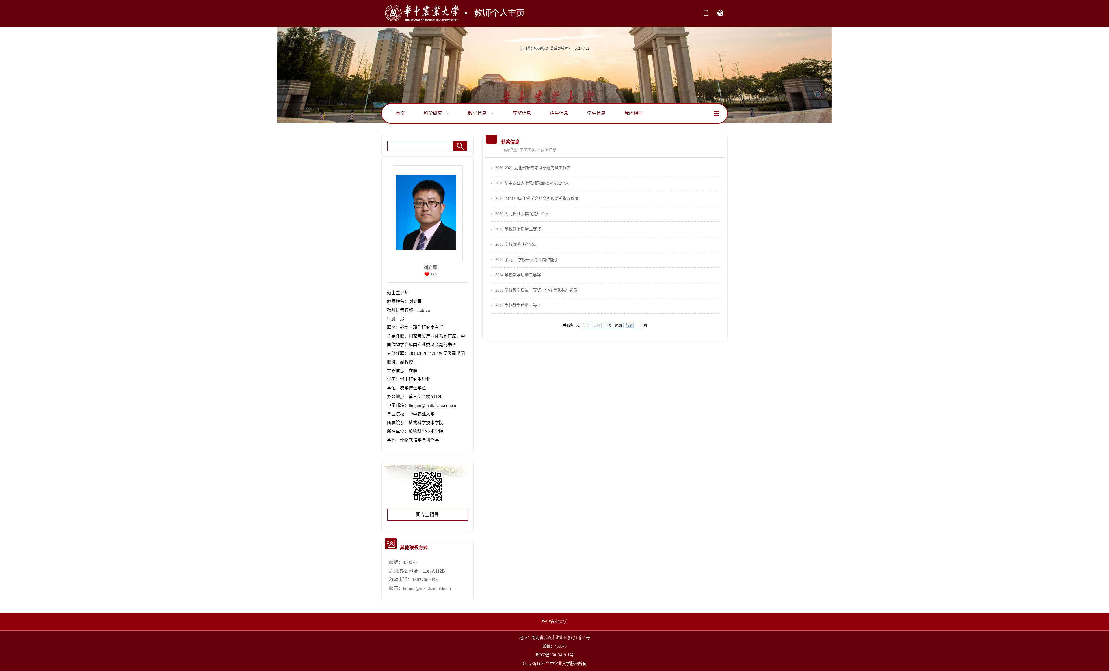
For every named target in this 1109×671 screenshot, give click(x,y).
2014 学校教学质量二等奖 (518, 275)
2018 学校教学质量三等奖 (518, 229)
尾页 (618, 325)
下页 (607, 325)
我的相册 (633, 113)
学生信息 (596, 113)
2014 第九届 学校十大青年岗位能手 (526, 260)
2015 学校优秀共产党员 (516, 244)
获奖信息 (522, 113)
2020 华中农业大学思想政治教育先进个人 (532, 183)
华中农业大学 (554, 621)
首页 (400, 113)
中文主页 (528, 150)
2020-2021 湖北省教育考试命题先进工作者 (533, 168)
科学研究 (433, 113)
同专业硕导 (427, 514)
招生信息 (559, 113)
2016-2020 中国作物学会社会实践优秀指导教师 (537, 198)
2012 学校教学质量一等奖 (518, 305)
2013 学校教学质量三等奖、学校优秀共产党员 (536, 290)
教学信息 (478, 113)
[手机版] (706, 15)
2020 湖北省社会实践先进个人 (522, 214)
